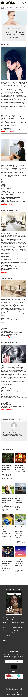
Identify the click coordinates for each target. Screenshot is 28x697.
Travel (4, 633)
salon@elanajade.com (7, 203)
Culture (4, 622)
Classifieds (14, 633)
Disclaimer (8, 694)
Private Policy (13, 694)
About (13, 617)
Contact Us (14, 625)
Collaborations (13, 7)
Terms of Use (19, 694)
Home (2, 7)
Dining (4, 625)
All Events (5, 617)
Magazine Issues (6, 635)
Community (5, 630)
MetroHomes (15, 630)
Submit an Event (6, 620)
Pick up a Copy (6, 638)
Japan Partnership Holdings (18, 627)
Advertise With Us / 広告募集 (18, 622)
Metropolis (10, 39)
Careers (13, 620)
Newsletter (5, 640)
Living (7, 7)
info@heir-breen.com (7, 271)
